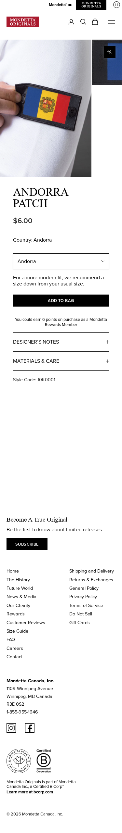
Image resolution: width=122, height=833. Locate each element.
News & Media (21, 596)
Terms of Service (86, 605)
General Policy (84, 588)
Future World (20, 588)
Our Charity (18, 605)
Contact (14, 656)
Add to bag (61, 300)
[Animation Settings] (116, 4)
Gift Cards (79, 622)
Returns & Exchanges (91, 579)
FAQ (11, 639)
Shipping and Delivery (91, 570)
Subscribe (27, 544)
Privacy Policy (83, 596)
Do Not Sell (80, 613)
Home (13, 570)
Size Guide (17, 630)
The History (18, 579)
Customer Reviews (26, 622)
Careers (15, 648)
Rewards (16, 613)
